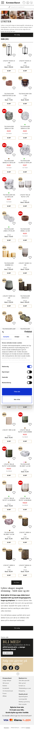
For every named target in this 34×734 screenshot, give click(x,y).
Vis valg (17, 35)
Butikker (5, 685)
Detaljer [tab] (17, 336)
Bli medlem (7, 653)
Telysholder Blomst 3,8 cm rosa (24, 462)
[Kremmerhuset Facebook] (11, 668)
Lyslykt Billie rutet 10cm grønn (8, 496)
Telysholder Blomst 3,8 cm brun (25, 462)
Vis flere (16, 582)
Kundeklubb (6, 688)
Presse (4, 693)
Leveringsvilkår (23, 699)
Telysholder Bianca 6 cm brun (8, 158)
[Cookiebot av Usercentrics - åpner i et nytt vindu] (24, 332)
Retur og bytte (23, 704)
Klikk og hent (22, 683)
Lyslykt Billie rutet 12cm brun (8, 462)
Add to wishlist (14, 55)
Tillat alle (17, 391)
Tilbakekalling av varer (25, 688)
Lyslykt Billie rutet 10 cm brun (24, 428)
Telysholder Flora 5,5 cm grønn (24, 158)
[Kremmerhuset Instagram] (5, 668)
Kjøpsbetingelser (23, 696)
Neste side (4, 637)
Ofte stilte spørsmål (24, 680)
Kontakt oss (22, 685)
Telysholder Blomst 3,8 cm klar (25, 466)
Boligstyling (22, 691)
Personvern (6, 727)
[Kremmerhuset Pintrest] (17, 668)
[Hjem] (13, 2)
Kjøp (9, 71)
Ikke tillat (17, 399)
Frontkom (28, 727)
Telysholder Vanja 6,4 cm (8, 124)
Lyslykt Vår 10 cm (9, 430)
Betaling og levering (24, 701)
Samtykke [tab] (6, 336)
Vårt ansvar (6, 683)
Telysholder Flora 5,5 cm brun (25, 158)
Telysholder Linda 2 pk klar (24, 326)
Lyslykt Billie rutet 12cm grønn (24, 496)
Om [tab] (28, 336)
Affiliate (5, 696)
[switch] (29, 372)
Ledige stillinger (7, 680)
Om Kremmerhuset (8, 691)
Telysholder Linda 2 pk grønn (8, 227)
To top (18, 674)
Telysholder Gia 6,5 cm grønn (8, 192)
